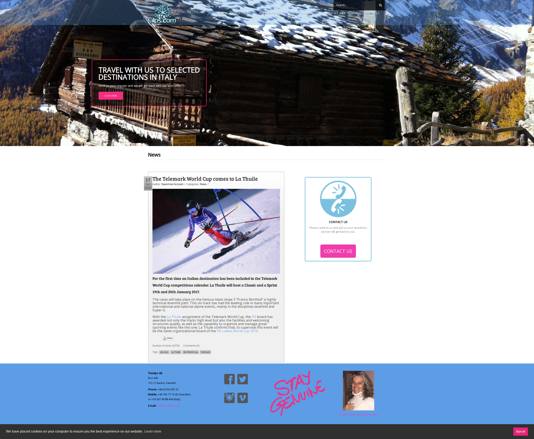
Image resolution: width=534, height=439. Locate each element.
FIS (254, 316)
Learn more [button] (152, 431)
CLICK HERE (111, 95)
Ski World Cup (190, 352)
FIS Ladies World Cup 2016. (237, 331)
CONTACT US (338, 251)
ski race (164, 352)
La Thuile (173, 316)
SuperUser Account (172, 184)
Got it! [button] (520, 431)
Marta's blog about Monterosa (358, 414)
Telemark (205, 352)
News (203, 184)
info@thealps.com (168, 405)
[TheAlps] (162, 12)
